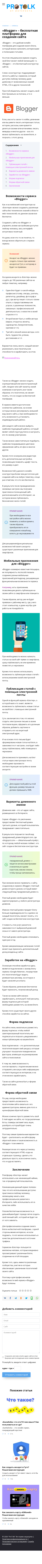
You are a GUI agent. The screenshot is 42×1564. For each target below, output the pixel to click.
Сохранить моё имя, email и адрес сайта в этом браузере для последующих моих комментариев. (22, 1357)
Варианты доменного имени (21, 171)
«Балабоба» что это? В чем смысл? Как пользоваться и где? (20, 1423)
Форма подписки (16, 178)
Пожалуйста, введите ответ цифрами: (19, 1362)
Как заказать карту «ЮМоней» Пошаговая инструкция (17, 1513)
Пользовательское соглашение (14, 1541)
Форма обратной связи (19, 182)
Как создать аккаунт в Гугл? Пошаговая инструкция (15, 1468)
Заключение (14, 186)
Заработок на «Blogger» (19, 175)
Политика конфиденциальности (14, 1539)
